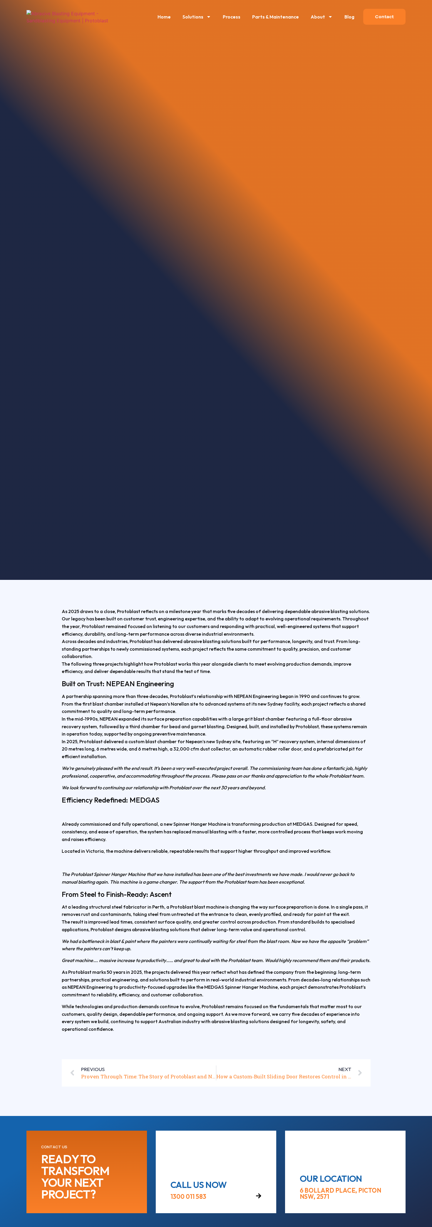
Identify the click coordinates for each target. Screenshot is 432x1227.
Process (231, 17)
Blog (349, 17)
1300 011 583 (188, 1196)
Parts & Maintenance (275, 17)
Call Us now (198, 1184)
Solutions (192, 17)
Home (164, 17)
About (318, 17)
